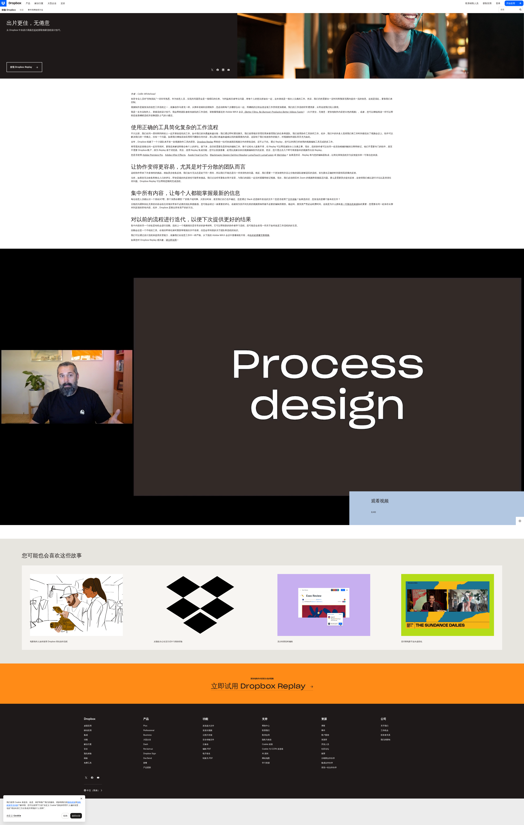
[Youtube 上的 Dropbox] (98, 777)
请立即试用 (171, 240)
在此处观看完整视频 (259, 235)
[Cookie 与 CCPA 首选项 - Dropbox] (44, 808)
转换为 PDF (208, 758)
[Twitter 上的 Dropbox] (86, 777)
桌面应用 (88, 725)
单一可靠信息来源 (349, 204)
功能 (86, 739)
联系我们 (266, 730)
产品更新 (147, 767)
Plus (145, 725)
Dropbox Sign (149, 753)
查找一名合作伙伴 (329, 767)
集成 (86, 735)
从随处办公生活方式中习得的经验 (168, 641)
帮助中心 (266, 725)
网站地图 (266, 758)
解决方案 (88, 744)
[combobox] (508, 9)
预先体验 (88, 753)
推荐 (323, 753)
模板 (86, 758)
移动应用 (88, 730)
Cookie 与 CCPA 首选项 (272, 749)
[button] (262, 167)
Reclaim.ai (148, 749)
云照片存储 (207, 735)
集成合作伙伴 (327, 763)
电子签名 (206, 753)
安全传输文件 (208, 739)
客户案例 (325, 735)
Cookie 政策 (267, 744)
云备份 (205, 744)
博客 (323, 725)
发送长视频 (207, 730)
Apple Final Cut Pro (198, 155)
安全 (86, 749)
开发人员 (325, 744)
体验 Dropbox (9, 9)
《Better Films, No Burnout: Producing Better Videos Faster (273, 111)
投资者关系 (385, 735)
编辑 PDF (207, 749)
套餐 (145, 763)
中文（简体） (93, 790)
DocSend (147, 758)
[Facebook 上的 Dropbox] (92, 777)
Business (147, 735)
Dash (145, 744)
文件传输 (292, 199)
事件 (323, 730)
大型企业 (147, 739)
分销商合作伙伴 (328, 758)
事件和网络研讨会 (35, 10)
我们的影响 (385, 739)
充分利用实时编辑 (285, 641)
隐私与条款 (267, 739)
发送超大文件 (208, 725)
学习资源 (266, 763)
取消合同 (266, 735)
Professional (148, 730)
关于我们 (384, 725)
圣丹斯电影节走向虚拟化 (411, 641)
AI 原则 (265, 753)
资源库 (324, 739)
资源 (21, 10)
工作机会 (384, 730)
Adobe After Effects (175, 155)
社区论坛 (325, 749)
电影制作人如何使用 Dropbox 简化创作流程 (49, 641)
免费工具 (88, 763)
